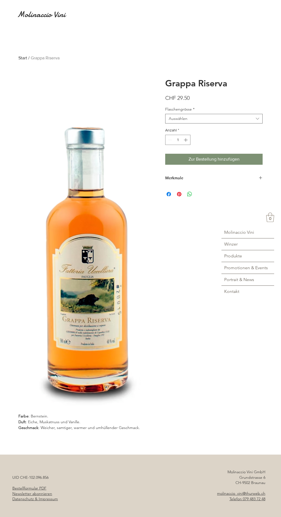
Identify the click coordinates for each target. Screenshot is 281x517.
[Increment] (186, 140)
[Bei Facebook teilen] (168, 194)
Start (22, 58)
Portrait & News (239, 279)
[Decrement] (169, 140)
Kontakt (231, 291)
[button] (270, 217)
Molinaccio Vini (239, 232)
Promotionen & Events (246, 267)
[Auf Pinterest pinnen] (179, 194)
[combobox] (214, 118)
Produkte (233, 255)
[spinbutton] (178, 140)
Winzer (231, 244)
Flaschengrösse (180, 109)
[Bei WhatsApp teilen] (189, 194)
